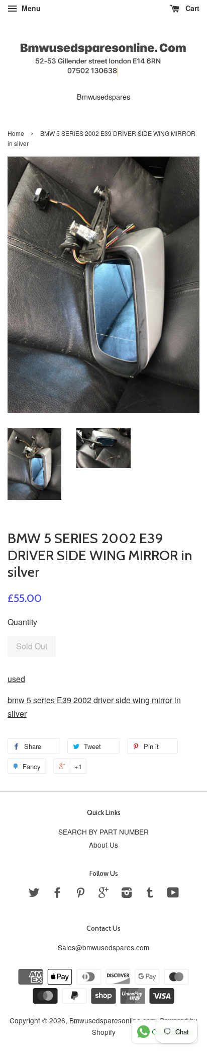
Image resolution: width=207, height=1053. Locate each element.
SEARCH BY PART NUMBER (103, 831)
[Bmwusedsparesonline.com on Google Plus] (103, 894)
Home (16, 133)
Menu (30, 8)
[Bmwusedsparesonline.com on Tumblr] (149, 894)
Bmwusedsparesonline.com (112, 1020)
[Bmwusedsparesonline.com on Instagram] (126, 894)
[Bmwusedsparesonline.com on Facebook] (57, 894)
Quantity (22, 622)
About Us (103, 845)
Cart (191, 8)
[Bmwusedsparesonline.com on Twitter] (34, 894)
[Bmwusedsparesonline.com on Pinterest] (80, 894)
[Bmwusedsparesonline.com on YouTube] (173, 894)
